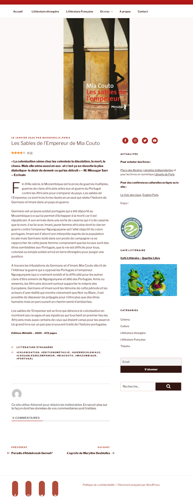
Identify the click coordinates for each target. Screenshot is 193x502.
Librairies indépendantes (158, 170)
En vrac (105, 11)
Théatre (125, 346)
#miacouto (65, 355)
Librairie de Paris (165, 174)
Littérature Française (79, 11)
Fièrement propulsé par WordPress (139, 484)
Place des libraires (131, 170)
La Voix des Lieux (130, 194)
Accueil (18, 11)
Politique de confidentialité (99, 484)
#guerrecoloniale (86, 352)
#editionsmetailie (55, 352)
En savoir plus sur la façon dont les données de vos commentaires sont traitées (59, 406)
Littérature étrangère (45, 11)
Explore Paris (150, 194)
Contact (143, 11)
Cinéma (125, 319)
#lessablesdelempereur (36, 355)
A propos (125, 11)
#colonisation (28, 352)
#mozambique (86, 355)
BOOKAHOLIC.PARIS (56, 137)
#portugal (25, 358)
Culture (124, 326)
